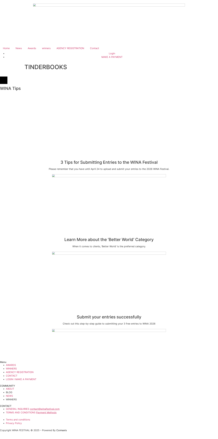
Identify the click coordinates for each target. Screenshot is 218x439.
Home (6, 48)
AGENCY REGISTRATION (70, 48)
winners (46, 48)
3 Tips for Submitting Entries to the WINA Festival (109, 162)
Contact (94, 48)
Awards (32, 48)
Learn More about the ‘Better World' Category (109, 239)
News (19, 48)
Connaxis (61, 430)
